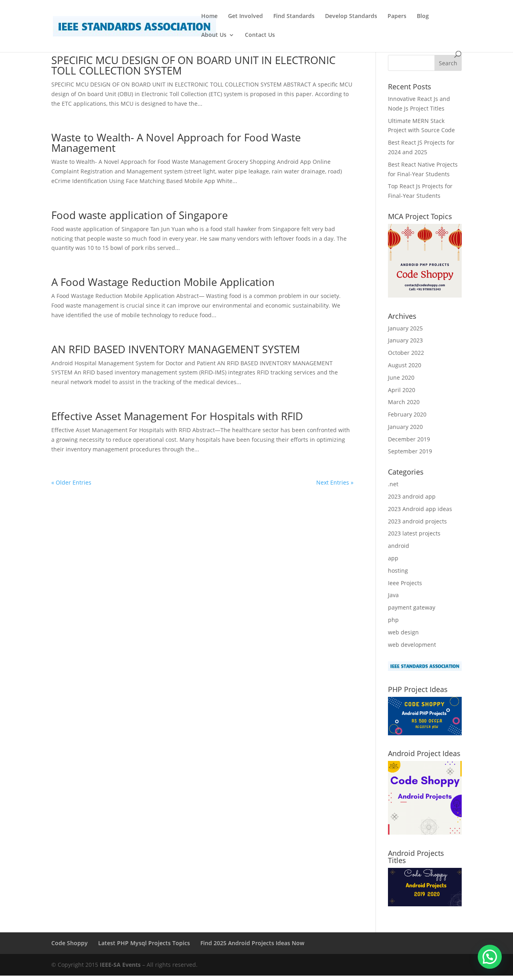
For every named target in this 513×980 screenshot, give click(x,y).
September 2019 (410, 451)
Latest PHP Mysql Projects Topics (144, 943)
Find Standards (294, 16)
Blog (423, 16)
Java (393, 595)
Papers (397, 16)
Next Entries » (334, 482)
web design (403, 632)
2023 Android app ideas (420, 509)
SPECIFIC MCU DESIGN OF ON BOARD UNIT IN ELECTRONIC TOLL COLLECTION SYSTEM (193, 65)
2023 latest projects (414, 533)
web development (412, 644)
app (393, 558)
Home (209, 16)
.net (393, 484)
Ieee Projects (405, 583)
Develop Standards (351, 16)
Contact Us (260, 35)
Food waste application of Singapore (139, 215)
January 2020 (405, 427)
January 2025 (405, 328)
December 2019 (409, 439)
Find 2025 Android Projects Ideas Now (252, 943)
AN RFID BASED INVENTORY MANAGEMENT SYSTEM (175, 349)
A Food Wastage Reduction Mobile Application (163, 282)
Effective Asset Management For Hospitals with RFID (177, 416)
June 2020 (401, 377)
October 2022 (406, 352)
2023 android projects (417, 521)
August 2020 (404, 365)
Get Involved (245, 16)
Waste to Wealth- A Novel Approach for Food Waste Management (176, 142)
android (398, 545)
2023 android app (412, 496)
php (393, 620)
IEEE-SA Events (120, 964)
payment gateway (411, 607)
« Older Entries (71, 482)
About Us (213, 35)
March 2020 (404, 402)
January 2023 (405, 340)
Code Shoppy (69, 943)
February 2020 (407, 414)
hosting (398, 570)
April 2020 (401, 390)
